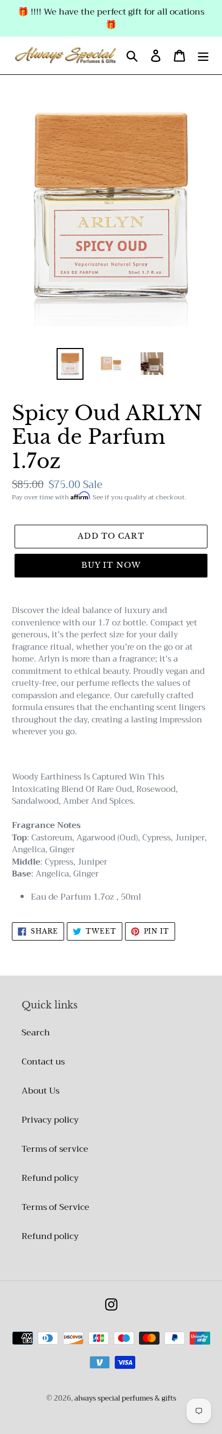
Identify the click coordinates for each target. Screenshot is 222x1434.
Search (36, 1032)
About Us (40, 1090)
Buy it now (111, 565)
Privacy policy (50, 1119)
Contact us (43, 1061)
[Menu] (203, 56)
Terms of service (55, 1149)
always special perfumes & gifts (125, 1398)
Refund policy (50, 1178)
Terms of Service (55, 1207)
